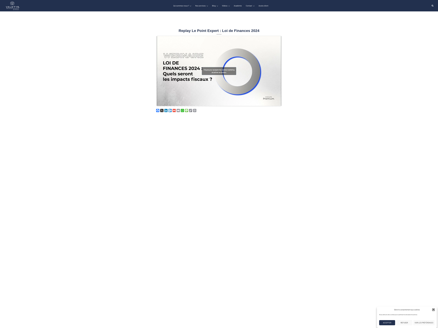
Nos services (200, 6)
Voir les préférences (424, 323)
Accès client (263, 6)
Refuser (404, 323)
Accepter (387, 323)
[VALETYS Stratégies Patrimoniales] (13, 5)
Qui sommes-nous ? (181, 6)
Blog (214, 6)
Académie (238, 6)
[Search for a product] (432, 6)
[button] (433, 309)
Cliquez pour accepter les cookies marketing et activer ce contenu (219, 71)
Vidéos (224, 6)
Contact (249, 6)
